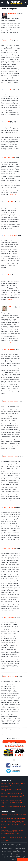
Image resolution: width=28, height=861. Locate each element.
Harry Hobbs (11, 548)
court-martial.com (10, 299)
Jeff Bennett (11, 307)
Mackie (10, 40)
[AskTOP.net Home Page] (16, 4)
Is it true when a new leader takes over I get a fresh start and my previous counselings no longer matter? (13, 802)
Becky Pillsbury (12, 235)
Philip (9, 275)
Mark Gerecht (12, 13)
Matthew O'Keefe (13, 456)
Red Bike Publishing (6, 342)
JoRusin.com (13, 194)
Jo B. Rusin (11, 157)
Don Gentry (11, 507)
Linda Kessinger (12, 676)
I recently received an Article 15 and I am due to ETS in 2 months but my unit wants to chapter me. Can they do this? (13, 785)
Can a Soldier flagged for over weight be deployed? (13, 818)
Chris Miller (11, 202)
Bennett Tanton (12, 401)
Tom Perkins (11, 617)
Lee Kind (10, 90)
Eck (9, 122)
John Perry (11, 349)
